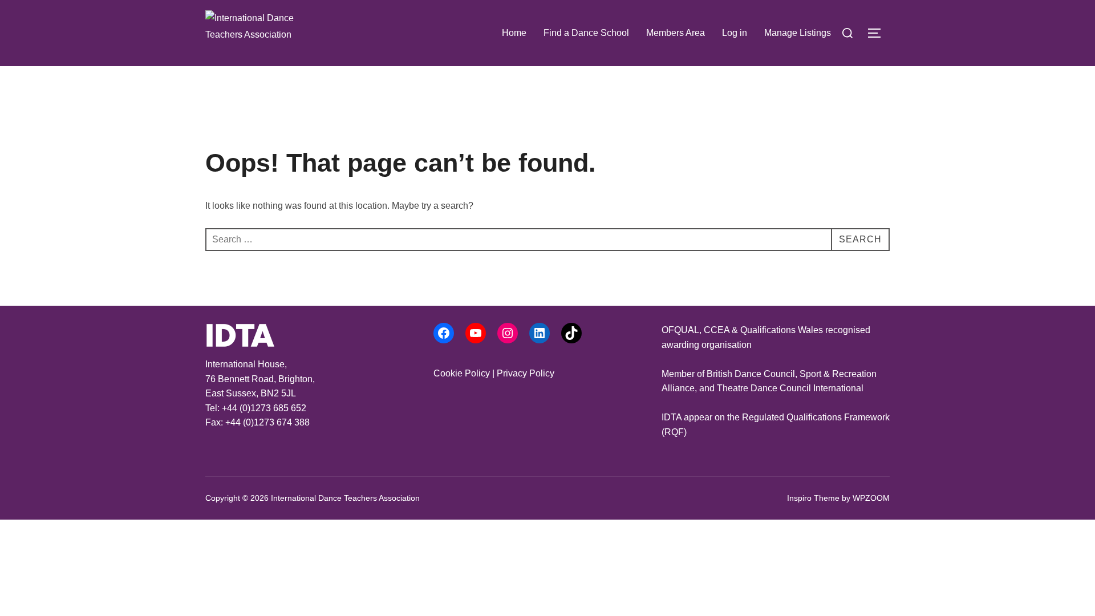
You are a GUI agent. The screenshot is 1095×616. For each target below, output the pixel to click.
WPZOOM (871, 497)
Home (514, 33)
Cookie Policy (461, 373)
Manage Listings (797, 33)
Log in (734, 33)
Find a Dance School (586, 33)
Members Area (675, 33)
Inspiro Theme (813, 497)
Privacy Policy (525, 373)
